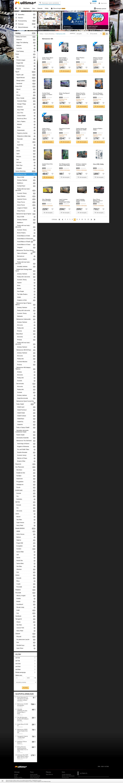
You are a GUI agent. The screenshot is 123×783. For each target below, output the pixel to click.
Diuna (25, 127)
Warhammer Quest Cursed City (25, 401)
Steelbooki (25, 616)
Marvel (25, 89)
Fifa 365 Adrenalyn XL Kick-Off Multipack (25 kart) (22, 719)
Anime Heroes (25, 534)
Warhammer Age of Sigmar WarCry (25, 303)
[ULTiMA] (26, 3)
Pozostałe (25, 139)
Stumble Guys (25, 66)
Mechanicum (25, 256)
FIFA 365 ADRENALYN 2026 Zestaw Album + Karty (22, 711)
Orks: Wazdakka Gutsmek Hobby (46, 200)
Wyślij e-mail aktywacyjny (68, 776)
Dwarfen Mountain (25, 452)
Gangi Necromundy (25, 398)
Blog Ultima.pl (49, 774)
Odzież (25, 575)
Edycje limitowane (25, 27)
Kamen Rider (25, 552)
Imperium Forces (25, 199)
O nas (15, 776)
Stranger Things (25, 104)
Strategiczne (25, 484)
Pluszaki (25, 636)
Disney (25, 95)
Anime (25, 150)
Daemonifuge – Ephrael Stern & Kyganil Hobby (63, 59)
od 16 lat (17, 666)
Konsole (25, 493)
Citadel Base (25, 418)
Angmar (25, 282)
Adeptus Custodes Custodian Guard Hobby (98, 59)
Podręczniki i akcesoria (25, 277)
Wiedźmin (25, 107)
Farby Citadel (24, 404)
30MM (25, 531)
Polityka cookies (18, 777)
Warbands (25, 316)
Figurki (25, 72)
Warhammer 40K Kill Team (25, 350)
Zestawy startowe (25, 395)
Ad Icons (25, 162)
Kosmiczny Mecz (25, 118)
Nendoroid (25, 83)
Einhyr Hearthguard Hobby (64, 94)
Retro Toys (25, 165)
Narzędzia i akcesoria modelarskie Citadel (25, 431)
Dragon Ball (25, 63)
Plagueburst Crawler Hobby (64, 129)
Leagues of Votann (25, 208)
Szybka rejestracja (66, 774)
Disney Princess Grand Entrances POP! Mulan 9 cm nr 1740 (22, 749)
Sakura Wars (25, 563)
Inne (25, 142)
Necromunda (25, 383)
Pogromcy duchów (25, 133)
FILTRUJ (25, 687)
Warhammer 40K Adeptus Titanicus (25, 368)
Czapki (25, 584)
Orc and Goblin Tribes (25, 449)
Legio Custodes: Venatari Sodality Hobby (80, 201)
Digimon (25, 540)
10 (82, 219)
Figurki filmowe (25, 77)
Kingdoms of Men (25, 300)
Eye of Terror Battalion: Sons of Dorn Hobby (97, 201)
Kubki (25, 610)
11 (85, 219)
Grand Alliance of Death (23, 241)
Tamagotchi (25, 619)
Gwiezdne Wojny (25, 101)
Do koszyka (49, 71)
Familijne (25, 475)
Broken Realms (25, 233)
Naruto (25, 557)
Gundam (25, 549)
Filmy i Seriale (25, 98)
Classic (25, 622)
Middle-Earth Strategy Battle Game (25, 270)
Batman (25, 537)
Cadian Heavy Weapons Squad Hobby (46, 130)
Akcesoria (25, 325)
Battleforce (25, 183)
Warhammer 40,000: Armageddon (22, 704)
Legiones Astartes (25, 259)
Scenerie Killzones (25, 361)
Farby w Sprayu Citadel (25, 427)
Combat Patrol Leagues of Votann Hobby (47, 94)
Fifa (25, 57)
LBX (25, 554)
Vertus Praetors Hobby (80, 58)
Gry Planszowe (25, 467)
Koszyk (93, 3)
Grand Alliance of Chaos (25, 244)
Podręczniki (25, 328)
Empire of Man (25, 461)
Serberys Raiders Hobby (97, 129)
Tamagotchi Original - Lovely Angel (22, 737)
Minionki (25, 124)
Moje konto (103, 3)
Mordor (25, 288)
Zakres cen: (18, 675)
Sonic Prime (25, 648)
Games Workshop (25, 171)
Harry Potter (25, 110)
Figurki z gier (25, 74)
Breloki (25, 601)
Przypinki (25, 168)
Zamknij (2, 781)
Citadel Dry (25, 421)
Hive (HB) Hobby (98, 164)
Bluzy (25, 581)
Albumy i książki (25, 595)
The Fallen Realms (25, 294)
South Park (25, 145)
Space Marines (25, 196)
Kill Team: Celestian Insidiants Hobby (81, 164)
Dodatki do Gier (25, 473)
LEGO (25, 514)
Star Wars (25, 519)
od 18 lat (17, 669)
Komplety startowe (25, 266)
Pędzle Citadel (25, 435)
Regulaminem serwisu (36, 780)
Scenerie (25, 380)
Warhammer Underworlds (25, 319)
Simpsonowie (25, 130)
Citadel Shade (25, 413)
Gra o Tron (25, 112)
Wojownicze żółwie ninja (25, 136)
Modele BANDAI (25, 528)
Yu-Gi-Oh (25, 48)
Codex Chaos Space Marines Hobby (47, 58)
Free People (25, 291)
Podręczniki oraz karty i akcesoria (25, 189)
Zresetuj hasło (65, 777)
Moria (25, 285)
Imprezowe (25, 478)
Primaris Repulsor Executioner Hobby (98, 94)
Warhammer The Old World (25, 440)
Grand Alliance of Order (25, 235)
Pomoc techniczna (34, 777)
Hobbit (25, 297)
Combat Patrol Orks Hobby (47, 164)
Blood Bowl (25, 334)
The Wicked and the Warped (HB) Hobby (64, 164)
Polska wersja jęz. (20, 672)
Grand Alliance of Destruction (25, 239)
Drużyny (25, 331)
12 (88, 219)
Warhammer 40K (26, 174)
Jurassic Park (25, 628)
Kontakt (16, 774)
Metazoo (25, 45)
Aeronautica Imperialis (25, 437)
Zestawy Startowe (25, 180)
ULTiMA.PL (83, 773)
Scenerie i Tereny (25, 193)
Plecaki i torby (25, 607)
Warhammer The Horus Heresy (25, 251)
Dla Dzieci (25, 470)
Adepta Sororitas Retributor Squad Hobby (80, 94)
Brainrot (25, 69)
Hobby (25, 33)
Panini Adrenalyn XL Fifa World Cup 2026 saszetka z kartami (22, 699)
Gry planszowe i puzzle (25, 639)
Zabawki (25, 633)
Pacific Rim (25, 560)
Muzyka (25, 156)
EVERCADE (25, 490)
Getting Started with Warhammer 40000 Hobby (81, 130)
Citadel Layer (25, 407)
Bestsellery (25, 14)
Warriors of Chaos (25, 458)
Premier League (25, 60)
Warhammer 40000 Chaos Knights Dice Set (22, 731)
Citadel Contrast (25, 416)
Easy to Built (25, 177)
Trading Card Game (25, 36)
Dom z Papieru (25, 121)
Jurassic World (25, 115)
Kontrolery (25, 499)
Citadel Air (25, 424)
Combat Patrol (25, 186)
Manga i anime (25, 80)
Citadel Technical (25, 410)
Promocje (25, 24)
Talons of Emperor (23, 253)
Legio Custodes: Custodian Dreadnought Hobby (64, 201)
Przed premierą (25, 21)
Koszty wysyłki (33, 774)
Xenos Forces (25, 205)
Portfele (25, 598)
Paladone (25, 590)
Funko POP (25, 86)
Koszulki (25, 578)
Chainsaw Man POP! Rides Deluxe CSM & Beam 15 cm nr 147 (22, 756)
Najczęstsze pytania (35, 776)
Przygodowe (25, 481)
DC (25, 92)
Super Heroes (25, 522)
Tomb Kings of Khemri (25, 443)
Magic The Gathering (25, 42)
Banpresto (25, 464)
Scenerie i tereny (25, 455)
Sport (25, 153)
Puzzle (25, 487)
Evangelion (25, 546)
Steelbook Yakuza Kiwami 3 (22, 742)
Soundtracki (25, 604)
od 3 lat (17, 657)
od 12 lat (17, 663)
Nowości (25, 17)
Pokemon (25, 39)
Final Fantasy (25, 51)
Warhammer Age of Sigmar (25, 214)
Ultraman (25, 569)
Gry (25, 148)
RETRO (25, 502)
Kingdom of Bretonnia (25, 446)
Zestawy (25, 372)
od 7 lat (17, 660)
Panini (25, 54)
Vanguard (25, 247)
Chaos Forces (25, 202)
